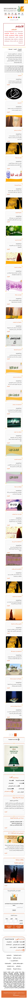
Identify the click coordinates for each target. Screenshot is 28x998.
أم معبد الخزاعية (17, 349)
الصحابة (12, 33)
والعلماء (21, 35)
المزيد (8, 84)
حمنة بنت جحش (17, 130)
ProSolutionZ (17, 995)
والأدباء (6, 35)
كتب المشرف (10, 966)
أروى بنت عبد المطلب (16, 514)
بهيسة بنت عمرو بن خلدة (15, 678)
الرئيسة (20, 49)
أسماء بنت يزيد (18, 240)
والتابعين (7, 33)
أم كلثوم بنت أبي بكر (16, 541)
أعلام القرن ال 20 (14, 960)
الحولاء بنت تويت (17, 431)
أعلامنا (15, 49)
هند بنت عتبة (18, 157)
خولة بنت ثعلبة (17, 267)
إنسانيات (9, 968)
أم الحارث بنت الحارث (16, 596)
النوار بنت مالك (18, 294)
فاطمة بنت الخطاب (17, 322)
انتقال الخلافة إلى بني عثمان (16, 825)
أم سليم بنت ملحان (17, 404)
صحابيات (19, 50)
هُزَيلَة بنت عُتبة (17, 486)
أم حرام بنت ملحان (17, 377)
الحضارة (11, 31)
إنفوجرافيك (8, 963)
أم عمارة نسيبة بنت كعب (15, 706)
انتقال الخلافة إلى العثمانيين (16, 821)
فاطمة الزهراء (18, 212)
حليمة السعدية (18, 185)
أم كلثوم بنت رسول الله (16, 651)
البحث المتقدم (13, 19)
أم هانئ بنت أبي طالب (16, 569)
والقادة (16, 35)
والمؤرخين (11, 35)
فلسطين (9, 955)
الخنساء (19, 75)
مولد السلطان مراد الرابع (17, 823)
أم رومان (19, 102)
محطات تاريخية (17, 968)
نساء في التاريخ (17, 958)
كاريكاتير (18, 966)
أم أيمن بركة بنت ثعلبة (16, 623)
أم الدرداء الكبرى (17, 459)
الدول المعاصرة (17, 955)
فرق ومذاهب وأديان (18, 963)
